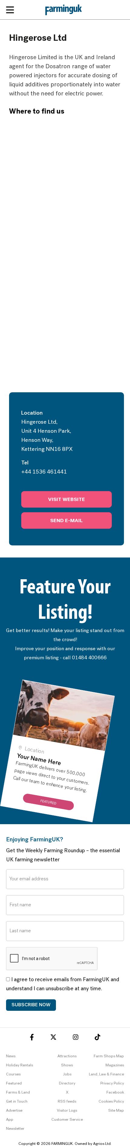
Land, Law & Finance (106, 1074)
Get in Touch (17, 1102)
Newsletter (15, 1129)
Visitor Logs (67, 1111)
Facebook (115, 1092)
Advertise (14, 1111)
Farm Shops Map (109, 1056)
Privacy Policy (112, 1083)
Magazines (115, 1065)
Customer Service (67, 1120)
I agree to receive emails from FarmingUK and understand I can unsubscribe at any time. (62, 984)
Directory (67, 1083)
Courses (13, 1074)
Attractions (66, 1056)
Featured (14, 1083)
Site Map (116, 1111)
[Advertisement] (65, 324)
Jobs (67, 1074)
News (10, 1056)
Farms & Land (18, 1092)
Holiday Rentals (19, 1065)
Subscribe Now (30, 1005)
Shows (67, 1065)
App (9, 1120)
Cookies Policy (111, 1102)
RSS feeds (67, 1102)
